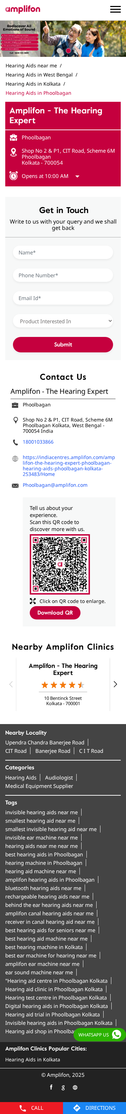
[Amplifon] (22, 9)
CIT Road (16, 750)
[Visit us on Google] (63, 1087)
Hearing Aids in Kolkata (32, 1059)
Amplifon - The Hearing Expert (63, 669)
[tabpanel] (63, 39)
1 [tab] (58, 50)
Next (115, 684)
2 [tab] (67, 50)
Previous (10, 684)
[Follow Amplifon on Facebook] (51, 1087)
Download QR (55, 613)
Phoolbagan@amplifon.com (55, 485)
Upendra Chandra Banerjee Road (44, 742)
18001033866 (38, 441)
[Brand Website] (75, 1087)
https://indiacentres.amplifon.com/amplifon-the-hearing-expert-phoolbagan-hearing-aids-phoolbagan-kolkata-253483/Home (69, 465)
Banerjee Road (52, 750)
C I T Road (91, 750)
